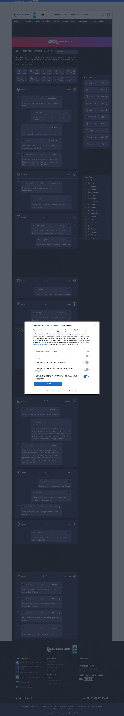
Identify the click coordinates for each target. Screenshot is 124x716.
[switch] (86, 356)
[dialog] (62, 358)
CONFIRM (48, 384)
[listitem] (62, 352)
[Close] (95, 325)
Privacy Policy (73, 391)
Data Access (62, 391)
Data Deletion (51, 391)
